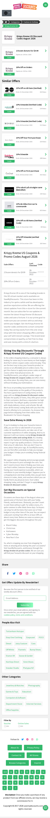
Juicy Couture (21, 643)
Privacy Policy (33, 747)
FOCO (41, 637)
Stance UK (10, 655)
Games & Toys (12, 691)
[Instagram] (26, 573)
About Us (15, 747)
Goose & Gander (26, 655)
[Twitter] (14, 573)
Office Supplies (12, 710)
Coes (33, 643)
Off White (10, 649)
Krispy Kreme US (11, 26)
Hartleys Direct (12, 662)
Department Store (14, 704)
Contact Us (16, 755)
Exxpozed (30, 637)
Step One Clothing (14, 637)
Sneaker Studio (12, 668)
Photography (34, 685)
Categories (15, 22)
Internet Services (33, 704)
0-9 (5, 772)
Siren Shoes (28, 662)
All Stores (34, 755)
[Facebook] (7, 573)
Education (26, 691)
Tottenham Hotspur (15, 631)
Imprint (37, 763)
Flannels (22, 649)
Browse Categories (17, 763)
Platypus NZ (28, 668)
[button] (7, 13)
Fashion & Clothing (31, 22)
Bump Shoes (35, 649)
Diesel (8, 643)
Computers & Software (16, 697)
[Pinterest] (20, 573)
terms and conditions (24, 615)
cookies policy (9, 615)
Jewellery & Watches (15, 685)
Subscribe (25, 605)
